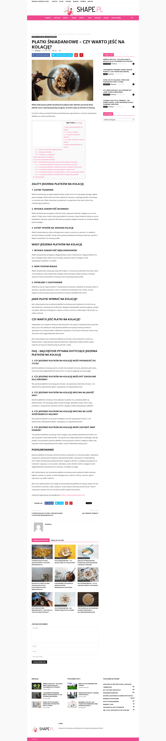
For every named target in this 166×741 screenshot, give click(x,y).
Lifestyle (57, 18)
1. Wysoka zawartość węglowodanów (48, 149)
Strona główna (35, 34)
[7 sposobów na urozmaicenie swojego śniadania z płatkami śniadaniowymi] (88, 599)
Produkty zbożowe (37, 36)
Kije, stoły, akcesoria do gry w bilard (116, 710)
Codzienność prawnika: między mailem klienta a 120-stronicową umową (117, 70)
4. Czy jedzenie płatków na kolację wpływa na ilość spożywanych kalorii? (59, 172)
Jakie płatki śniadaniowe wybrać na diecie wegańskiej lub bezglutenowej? (87, 563)
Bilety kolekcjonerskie (111, 701)
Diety (90, 18)
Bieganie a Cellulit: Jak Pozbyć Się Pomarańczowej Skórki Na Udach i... (88, 703)
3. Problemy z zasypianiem (45, 154)
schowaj (78, 123)
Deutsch (54, 1)
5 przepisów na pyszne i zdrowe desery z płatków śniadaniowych (47, 514)
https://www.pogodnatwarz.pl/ (73, 495)
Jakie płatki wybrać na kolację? (43, 157)
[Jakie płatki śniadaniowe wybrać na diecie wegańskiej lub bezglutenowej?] (88, 552)
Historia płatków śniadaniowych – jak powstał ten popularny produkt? (42, 610)
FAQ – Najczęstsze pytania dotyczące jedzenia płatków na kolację (55, 162)
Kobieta (48, 18)
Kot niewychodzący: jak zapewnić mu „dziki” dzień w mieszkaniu (117, 91)
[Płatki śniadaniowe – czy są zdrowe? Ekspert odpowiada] (88, 574)
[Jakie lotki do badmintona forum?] (72, 686)
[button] (132, 18)
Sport (81, 18)
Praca (105, 74)
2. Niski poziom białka (43, 152)
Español (83, 1)
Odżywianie (107, 64)
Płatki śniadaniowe (50, 36)
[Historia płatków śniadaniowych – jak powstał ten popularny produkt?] (42, 599)
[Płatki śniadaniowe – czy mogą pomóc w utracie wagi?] (65, 552)
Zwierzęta (107, 84)
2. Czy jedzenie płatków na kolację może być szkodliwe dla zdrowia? (58, 167)
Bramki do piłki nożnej (111, 698)
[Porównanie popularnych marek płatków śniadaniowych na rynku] (65, 574)
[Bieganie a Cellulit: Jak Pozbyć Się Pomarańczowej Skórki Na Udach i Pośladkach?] (72, 704)
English (90, 1)
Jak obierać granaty (90, 513)
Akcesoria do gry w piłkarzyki (113, 707)
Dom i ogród (116, 18)
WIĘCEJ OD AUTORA (57, 540)
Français (76, 1)
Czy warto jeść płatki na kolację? (44, 159)
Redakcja (38, 50)
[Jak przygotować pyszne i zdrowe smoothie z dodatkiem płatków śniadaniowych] (42, 574)
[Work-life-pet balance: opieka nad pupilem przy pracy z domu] (36, 704)
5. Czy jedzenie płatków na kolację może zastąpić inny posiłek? (56, 174)
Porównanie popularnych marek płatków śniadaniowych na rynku (64, 585)
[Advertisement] (83, 27)
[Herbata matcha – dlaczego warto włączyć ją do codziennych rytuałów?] (36, 686)
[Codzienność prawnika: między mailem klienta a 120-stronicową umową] (36, 695)
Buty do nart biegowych (112, 690)
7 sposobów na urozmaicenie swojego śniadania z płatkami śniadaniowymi (88, 610)
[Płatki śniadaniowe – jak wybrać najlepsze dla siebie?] (65, 599)
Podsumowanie (38, 177)
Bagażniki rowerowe (110, 693)
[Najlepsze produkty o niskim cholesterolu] (72, 695)
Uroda (74, 18)
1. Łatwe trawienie (71, 132)
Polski (61, 1)
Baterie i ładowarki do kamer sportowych (118, 696)
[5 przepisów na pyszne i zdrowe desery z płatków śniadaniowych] (42, 552)
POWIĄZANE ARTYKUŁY (40, 540)
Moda (65, 18)
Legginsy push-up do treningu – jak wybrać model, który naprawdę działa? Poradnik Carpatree (118, 102)
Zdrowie (98, 18)
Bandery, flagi (108, 704)
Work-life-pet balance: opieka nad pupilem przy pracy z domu (116, 81)
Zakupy (106, 18)
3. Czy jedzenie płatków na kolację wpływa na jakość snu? (55, 169)
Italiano (68, 1)
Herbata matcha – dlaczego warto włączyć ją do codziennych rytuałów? (118, 60)
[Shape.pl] (83, 9)
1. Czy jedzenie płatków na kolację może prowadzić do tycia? (56, 164)
